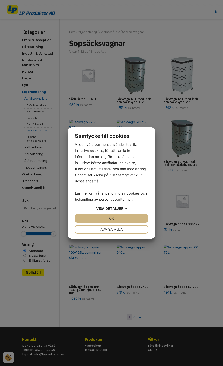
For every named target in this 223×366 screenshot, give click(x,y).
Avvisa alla (111, 229)
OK (111, 218)
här (129, 199)
